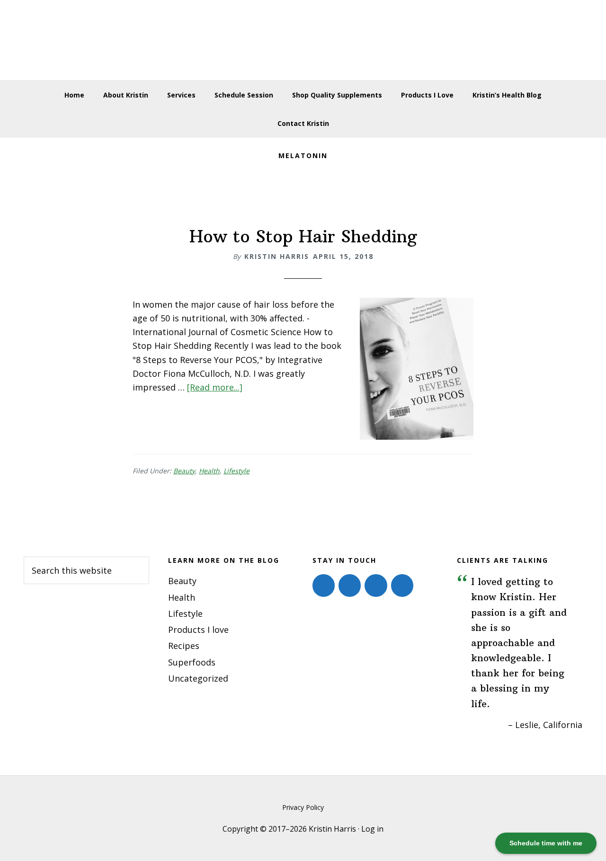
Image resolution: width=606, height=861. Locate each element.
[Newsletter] (402, 585)
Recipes (183, 645)
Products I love (198, 629)
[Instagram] (350, 585)
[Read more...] (214, 387)
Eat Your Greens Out (303, 40)
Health (209, 470)
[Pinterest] (376, 585)
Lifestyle (236, 470)
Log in (372, 829)
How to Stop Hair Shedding (303, 236)
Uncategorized (198, 678)
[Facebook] (323, 585)
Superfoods (191, 662)
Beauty (184, 470)
